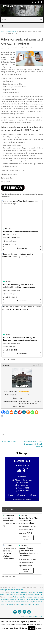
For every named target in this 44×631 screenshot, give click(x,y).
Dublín (7, 594)
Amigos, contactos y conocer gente (25, 597)
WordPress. (38, 616)
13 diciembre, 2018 (18, 48)
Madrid (23, 592)
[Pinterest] (20, 412)
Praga (29, 592)
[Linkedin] (16, 412)
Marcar (5, 435)
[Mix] (28, 412)
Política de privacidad (15, 590)
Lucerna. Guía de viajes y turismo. (16, 6)
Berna (18, 592)
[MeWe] (24, 412)
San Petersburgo (16, 594)
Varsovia (39, 592)
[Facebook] (38, 2)
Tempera (31, 616)
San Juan (26, 594)
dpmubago (6, 48)
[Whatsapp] (32, 412)
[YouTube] (32, 2)
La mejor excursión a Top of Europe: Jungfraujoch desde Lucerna (33, 444)
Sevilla (2, 594)
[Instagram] (41, 2)
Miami (32, 594)
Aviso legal (3, 590)
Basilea (12, 592)
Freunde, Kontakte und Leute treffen (27, 604)
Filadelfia (38, 594)
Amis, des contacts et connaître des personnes (16, 602)
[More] (36, 412)
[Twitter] (35, 2)
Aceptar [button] (31, 628)
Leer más (39, 628)
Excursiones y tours (10, 32)
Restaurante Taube (9, 442)
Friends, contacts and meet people (32, 599)
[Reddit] (11, 412)
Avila (33, 592)
